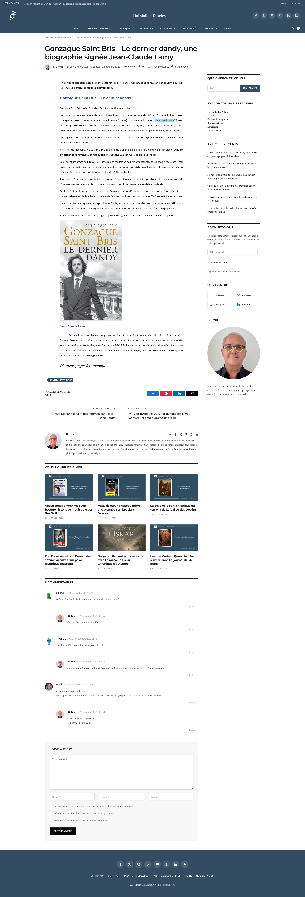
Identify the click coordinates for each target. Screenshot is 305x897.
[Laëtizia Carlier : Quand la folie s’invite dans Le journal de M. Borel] (174, 537)
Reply (193, 606)
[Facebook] (32, 79)
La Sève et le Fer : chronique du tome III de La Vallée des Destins (173, 507)
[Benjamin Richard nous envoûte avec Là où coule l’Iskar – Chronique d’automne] (122, 537)
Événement (208, 28)
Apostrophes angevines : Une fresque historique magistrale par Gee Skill (68, 509)
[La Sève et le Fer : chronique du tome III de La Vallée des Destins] (174, 487)
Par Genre (145, 28)
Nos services (205, 875)
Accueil (76, 28)
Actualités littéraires (97, 28)
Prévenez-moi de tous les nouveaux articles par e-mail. (81, 820)
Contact (228, 28)
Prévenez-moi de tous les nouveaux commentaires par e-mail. (84, 813)
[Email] (32, 104)
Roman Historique (61, 380)
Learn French (188, 28)
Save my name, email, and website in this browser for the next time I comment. (93, 806)
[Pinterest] (32, 95)
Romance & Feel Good (218, 123)
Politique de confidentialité (172, 875)
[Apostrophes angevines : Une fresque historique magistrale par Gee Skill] (69, 487)
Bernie (59, 66)
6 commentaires (160, 66)
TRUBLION (62, 638)
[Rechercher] (293, 28)
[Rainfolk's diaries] (12, 15)
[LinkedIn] (32, 87)
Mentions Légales (136, 875)
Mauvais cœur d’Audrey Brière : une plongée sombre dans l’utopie (120, 509)
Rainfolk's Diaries (149, 15)
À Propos (97, 875)
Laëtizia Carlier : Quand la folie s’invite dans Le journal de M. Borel (172, 560)
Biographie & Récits (134, 66)
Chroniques (124, 28)
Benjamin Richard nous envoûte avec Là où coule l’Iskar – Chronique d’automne (120, 560)
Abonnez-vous (218, 262)
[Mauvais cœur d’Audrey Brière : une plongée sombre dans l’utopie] (122, 487)
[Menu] (298, 28)
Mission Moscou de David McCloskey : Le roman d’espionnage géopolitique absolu (65, 3)
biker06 (60, 593)
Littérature (166, 28)
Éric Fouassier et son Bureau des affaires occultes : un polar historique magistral (68, 560)
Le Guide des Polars (217, 111)
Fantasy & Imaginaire (218, 119)
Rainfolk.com (168, 884)
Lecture (211, 115)
